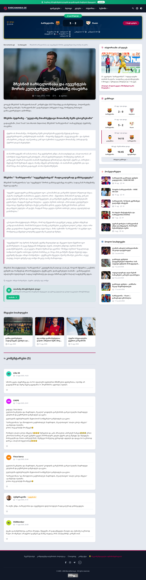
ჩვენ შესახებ (29, 556)
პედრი (30, 280)
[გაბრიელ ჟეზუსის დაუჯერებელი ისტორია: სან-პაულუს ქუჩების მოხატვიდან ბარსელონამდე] (120, 263)
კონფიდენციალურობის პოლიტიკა (51, 556)
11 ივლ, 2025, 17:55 (41, 96)
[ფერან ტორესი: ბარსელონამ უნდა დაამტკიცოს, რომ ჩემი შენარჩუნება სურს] (120, 227)
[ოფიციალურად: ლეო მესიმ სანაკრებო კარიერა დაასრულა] (120, 276)
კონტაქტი (82, 556)
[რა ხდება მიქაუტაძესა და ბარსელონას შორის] (120, 216)
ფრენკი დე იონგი (41, 280)
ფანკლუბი (55, 8)
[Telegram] (74, 562)
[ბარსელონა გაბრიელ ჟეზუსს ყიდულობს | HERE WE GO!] (120, 181)
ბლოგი (68, 8)
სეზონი (102, 8)
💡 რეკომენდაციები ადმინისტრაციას (105, 556)
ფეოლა (63, 96)
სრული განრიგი (120, 160)
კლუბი (78, 8)
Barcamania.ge (9, 45)
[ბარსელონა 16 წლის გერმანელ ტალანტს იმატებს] (120, 204)
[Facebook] (66, 562)
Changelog (72, 556)
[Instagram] (70, 562)
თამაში (13, 297)
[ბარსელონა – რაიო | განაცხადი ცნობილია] (120, 298)
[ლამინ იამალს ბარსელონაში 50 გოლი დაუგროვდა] (120, 251)
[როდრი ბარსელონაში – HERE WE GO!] (120, 193)
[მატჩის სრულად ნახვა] (73, 27)
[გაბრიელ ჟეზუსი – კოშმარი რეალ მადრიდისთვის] (120, 287)
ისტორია (90, 8)
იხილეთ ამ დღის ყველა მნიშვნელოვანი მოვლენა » (117, 87)
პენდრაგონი (19, 497)
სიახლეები (22, 45)
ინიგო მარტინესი (20, 280)
